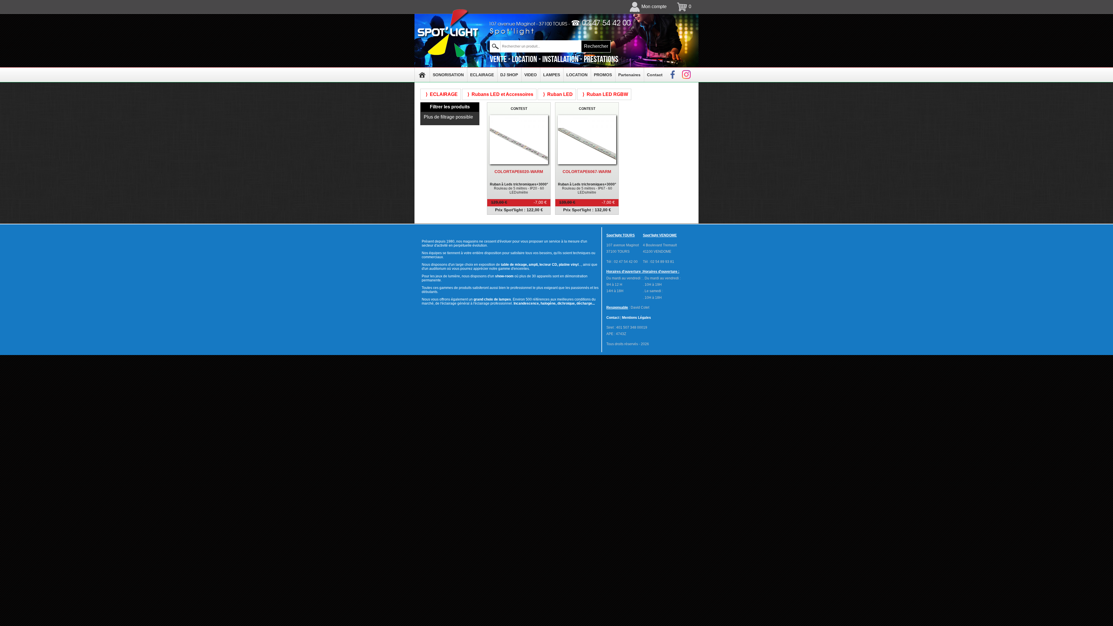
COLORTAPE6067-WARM (587, 171)
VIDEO (530, 74)
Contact (655, 74)
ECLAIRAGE (482, 74)
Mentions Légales (636, 318)
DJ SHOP (509, 74)
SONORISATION (448, 74)
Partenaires (629, 74)
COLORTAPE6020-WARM (518, 171)
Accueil (422, 75)
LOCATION (577, 74)
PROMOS (603, 74)
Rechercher (596, 46)
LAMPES (551, 74)
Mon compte (654, 6)
